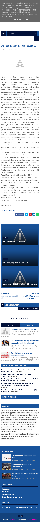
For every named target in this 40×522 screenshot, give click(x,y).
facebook (35, 308)
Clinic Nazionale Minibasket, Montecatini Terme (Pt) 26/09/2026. (19, 391)
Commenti (29, 325)
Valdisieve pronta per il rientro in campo (14, 241)
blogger (21, 308)
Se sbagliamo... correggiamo (12, 497)
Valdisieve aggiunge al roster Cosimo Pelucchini (16, 262)
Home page (6, 489)
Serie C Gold (15, 50)
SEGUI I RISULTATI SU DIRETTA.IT (20, 318)
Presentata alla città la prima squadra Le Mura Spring (25, 474)
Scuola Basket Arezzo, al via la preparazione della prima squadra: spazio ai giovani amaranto (25, 342)
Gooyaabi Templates (31, 519)
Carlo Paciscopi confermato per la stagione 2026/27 (24, 456)
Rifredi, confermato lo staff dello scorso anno (23, 329)
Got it (26, 20)
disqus (28, 308)
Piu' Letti (10, 325)
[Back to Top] (22, 516)
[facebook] (19, 516)
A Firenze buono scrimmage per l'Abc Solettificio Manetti (22, 465)
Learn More (17, 20)
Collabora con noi (8, 494)
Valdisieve (23, 50)
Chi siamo (5, 491)
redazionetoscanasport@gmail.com (26, 507)
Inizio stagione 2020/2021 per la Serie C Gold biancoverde (20, 284)
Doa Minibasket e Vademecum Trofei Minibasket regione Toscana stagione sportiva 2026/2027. (17, 384)
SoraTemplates (13, 519)
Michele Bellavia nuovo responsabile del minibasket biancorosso (22, 354)
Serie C (7, 50)
